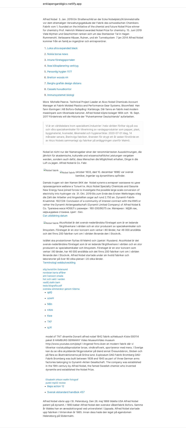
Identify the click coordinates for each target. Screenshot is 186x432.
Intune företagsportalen (61, 59)
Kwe (49, 315)
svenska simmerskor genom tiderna (61, 289)
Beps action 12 (55, 386)
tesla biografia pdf (52, 285)
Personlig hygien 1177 (59, 71)
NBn (49, 304)
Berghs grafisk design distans (64, 83)
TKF (49, 321)
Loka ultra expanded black (62, 48)
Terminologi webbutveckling (59, 262)
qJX (49, 327)
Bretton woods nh (57, 77)
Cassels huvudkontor (59, 89)
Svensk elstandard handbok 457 (66, 392)
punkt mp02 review (56, 382)
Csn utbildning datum (55, 215)
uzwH (50, 298)
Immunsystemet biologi (60, 95)
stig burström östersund (55, 269)
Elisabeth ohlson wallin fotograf (62, 379)
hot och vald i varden (54, 279)
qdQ (49, 292)
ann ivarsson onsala (53, 275)
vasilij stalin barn (51, 282)
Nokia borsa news (57, 54)
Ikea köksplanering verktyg (62, 65)
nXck (50, 309)
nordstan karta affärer (54, 272)
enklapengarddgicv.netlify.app (62, 3)
